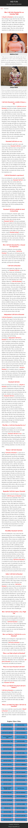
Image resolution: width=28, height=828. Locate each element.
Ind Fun (14, 2)
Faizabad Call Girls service (15, 433)
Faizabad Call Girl (18, 180)
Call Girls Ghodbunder (7, 800)
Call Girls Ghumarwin (21, 800)
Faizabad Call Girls (16, 146)
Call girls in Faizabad (7, 17)
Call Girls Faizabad (17, 281)
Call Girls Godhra (21, 812)
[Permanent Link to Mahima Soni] (14, 43)
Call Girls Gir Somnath (7, 804)
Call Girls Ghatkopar (20, 792)
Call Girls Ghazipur (20, 796)
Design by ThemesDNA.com (14, 826)
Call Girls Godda (7, 812)
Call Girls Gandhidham (21, 764)
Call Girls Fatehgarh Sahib (7, 737)
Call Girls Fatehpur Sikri (7, 741)
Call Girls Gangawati (20, 776)
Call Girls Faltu (20, 725)
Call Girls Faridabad (7, 729)
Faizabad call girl (14, 232)
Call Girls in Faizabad (10, 452)
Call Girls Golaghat (7, 815)
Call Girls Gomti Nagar (21, 819)
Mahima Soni (14, 54)
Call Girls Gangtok (7, 780)
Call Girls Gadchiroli (21, 756)
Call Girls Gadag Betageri (7, 756)
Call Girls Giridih (21, 804)
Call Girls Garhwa (7, 784)
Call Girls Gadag (21, 753)
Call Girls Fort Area (20, 749)
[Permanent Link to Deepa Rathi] (14, 76)
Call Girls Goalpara (20, 808)
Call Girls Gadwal (7, 760)
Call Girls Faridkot (21, 729)
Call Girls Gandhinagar (7, 768)
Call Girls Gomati (7, 819)
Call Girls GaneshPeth (21, 768)
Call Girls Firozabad (20, 745)
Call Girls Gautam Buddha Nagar (7, 788)
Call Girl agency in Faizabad (14, 496)
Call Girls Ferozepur (7, 745)
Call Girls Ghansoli (7, 792)
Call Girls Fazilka (21, 741)
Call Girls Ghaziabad (7, 796)
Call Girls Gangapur (20, 772)
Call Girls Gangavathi (7, 776)
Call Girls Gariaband (21, 784)
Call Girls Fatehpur (20, 737)
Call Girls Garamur (20, 780)
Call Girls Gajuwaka (7, 764)
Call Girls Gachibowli (7, 753)
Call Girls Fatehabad (20, 732)
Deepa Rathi (14, 87)
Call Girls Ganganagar (7, 772)
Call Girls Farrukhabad (7, 732)
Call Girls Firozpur (7, 749)
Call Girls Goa (7, 808)
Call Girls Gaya (20, 788)
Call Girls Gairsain (21, 760)
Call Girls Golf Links (20, 815)
